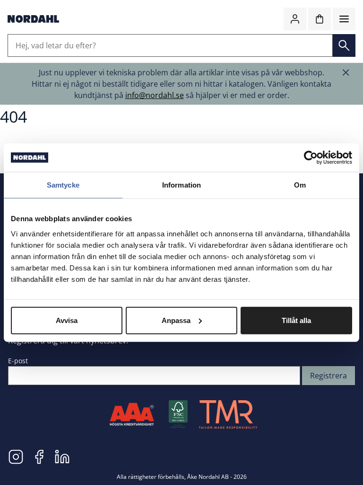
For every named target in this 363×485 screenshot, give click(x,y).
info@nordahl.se (154, 95)
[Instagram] (16, 456)
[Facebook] (39, 456)
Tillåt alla (296, 320)
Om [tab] (300, 185)
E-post (18, 360)
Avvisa (67, 320)
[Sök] (344, 45)
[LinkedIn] (62, 456)
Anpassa (176, 320)
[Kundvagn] (319, 19)
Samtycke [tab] (63, 185)
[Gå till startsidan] (33, 19)
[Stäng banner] (346, 72)
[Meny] (344, 19)
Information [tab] (181, 185)
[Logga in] (295, 19)
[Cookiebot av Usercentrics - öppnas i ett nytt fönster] (310, 158)
